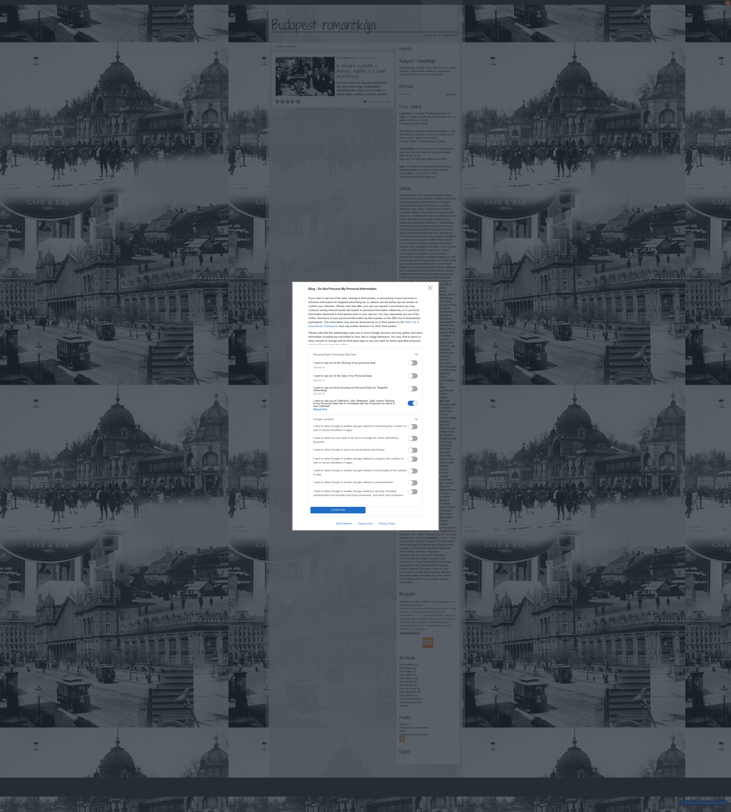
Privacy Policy (387, 523)
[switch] (413, 362)
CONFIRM (338, 510)
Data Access (365, 523)
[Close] (431, 289)
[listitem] (365, 355)
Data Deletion (344, 523)
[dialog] (365, 406)
